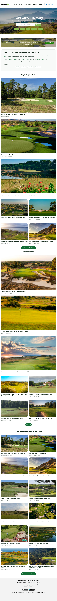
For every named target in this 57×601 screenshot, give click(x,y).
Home (15, 4)
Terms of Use (33, 592)
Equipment (35, 4)
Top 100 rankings (40, 59)
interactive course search (9, 61)
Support (18, 582)
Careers (34, 582)
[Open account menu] (47, 4)
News (29, 4)
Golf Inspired (30, 66)
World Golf (23, 66)
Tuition (40, 4)
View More (28, 424)
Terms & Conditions (29, 584)
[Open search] (49, 4)
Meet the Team (38, 582)
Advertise (33, 584)
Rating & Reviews (22, 582)
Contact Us (23, 584)
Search (37, 24)
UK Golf (17, 66)
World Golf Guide (25, 59)
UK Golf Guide (12, 59)
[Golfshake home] (5, 4)
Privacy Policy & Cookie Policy (40, 592)
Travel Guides (38, 66)
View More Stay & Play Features (28, 247)
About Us (19, 584)
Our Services (16, 584)
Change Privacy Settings (39, 584)
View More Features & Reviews (28, 573)
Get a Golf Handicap (29, 582)
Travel (25, 4)
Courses (20, 4)
